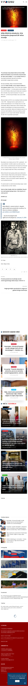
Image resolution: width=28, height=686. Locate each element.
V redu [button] (17, 681)
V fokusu (14, 344)
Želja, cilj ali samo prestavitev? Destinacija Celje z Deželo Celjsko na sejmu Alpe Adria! (14, 394)
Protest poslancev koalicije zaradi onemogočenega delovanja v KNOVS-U (13, 279)
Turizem (14, 389)
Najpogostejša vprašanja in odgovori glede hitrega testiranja (15, 289)
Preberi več (22, 678)
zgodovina (10, 30)
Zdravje (5, 475)
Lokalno (5, 453)
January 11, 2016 (21, 217)
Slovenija (4, 30)
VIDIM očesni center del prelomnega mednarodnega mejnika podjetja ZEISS (13, 487)
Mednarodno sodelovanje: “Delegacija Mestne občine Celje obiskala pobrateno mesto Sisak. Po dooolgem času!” (13, 464)
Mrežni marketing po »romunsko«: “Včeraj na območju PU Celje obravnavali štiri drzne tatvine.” (12, 421)
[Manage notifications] (25, 683)
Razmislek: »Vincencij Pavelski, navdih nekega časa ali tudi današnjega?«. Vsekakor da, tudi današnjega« (14, 348)
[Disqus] (14, 312)
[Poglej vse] (14, 554)
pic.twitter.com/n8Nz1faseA (11, 212)
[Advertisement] (14, 56)
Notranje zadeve (7, 408)
